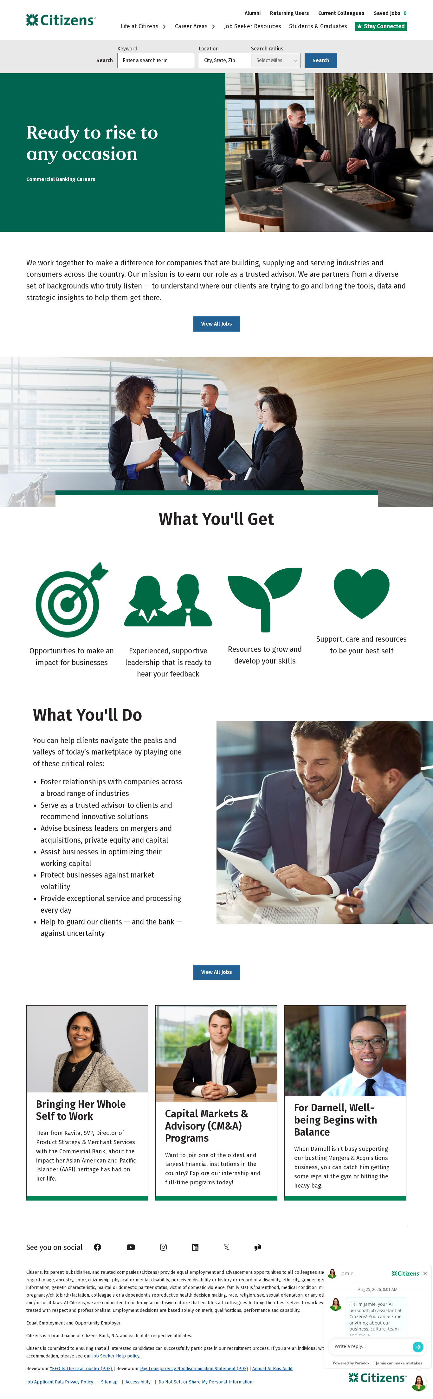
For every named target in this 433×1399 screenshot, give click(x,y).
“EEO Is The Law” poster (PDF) (81, 1368)
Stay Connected (384, 26)
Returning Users (289, 13)
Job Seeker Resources (252, 26)
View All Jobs (216, 324)
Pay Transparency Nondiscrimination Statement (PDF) (194, 1368)
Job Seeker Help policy (115, 1356)
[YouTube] (130, 1247)
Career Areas (192, 26)
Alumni (253, 13)
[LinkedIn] (195, 1247)
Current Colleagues (341, 13)
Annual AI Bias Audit (272, 1368)
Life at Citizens (140, 26)
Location (209, 49)
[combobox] (225, 60)
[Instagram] (163, 1247)
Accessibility (138, 1382)
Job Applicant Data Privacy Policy (59, 1382)
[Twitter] (226, 1247)
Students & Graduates (318, 26)
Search (321, 60)
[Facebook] (97, 1247)
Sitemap (109, 1382)
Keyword (127, 49)
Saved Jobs (390, 13)
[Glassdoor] (258, 1247)
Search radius (267, 49)
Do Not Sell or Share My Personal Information (205, 1382)
